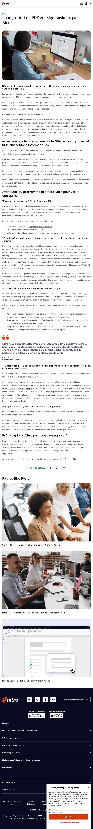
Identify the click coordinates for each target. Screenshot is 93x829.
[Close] (88, 787)
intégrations (63, 320)
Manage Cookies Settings (69, 822)
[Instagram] (37, 699)
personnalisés (59, 326)
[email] (64, 468)
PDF (4, 154)
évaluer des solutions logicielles (53, 159)
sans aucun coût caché (64, 262)
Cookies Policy (57, 812)
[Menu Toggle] (81, 4)
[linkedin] (57, 468)
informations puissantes (27, 233)
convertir (32, 230)
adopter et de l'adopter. (48, 283)
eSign (9, 154)
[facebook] (50, 468)
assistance (36, 326)
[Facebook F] (45, 699)
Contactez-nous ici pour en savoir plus (18, 459)
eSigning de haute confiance (40, 226)
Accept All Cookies (68, 817)
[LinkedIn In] (29, 699)
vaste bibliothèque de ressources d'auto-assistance (48, 255)
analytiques (20, 154)
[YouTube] (53, 699)
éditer (14, 230)
